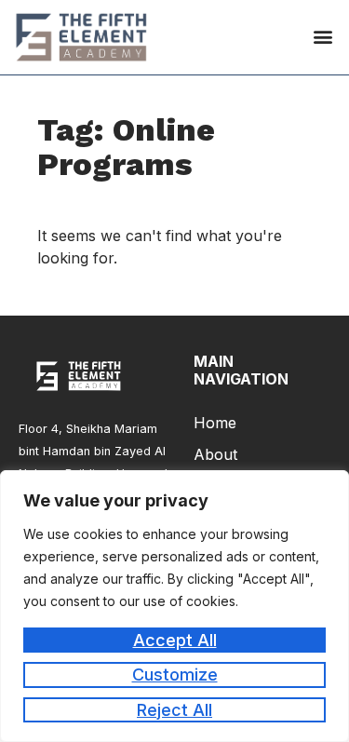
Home (215, 422)
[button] (322, 36)
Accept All (175, 640)
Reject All (174, 710)
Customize (175, 674)
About (215, 454)
